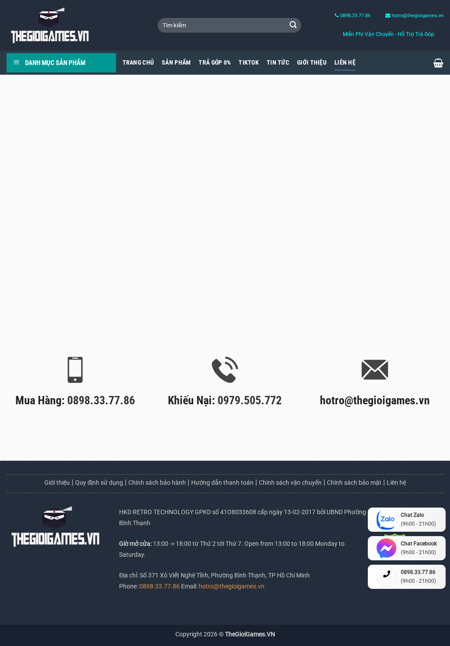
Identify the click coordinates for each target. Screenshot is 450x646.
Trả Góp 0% (215, 62)
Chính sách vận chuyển (290, 482)
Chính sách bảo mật (354, 482)
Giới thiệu (57, 482)
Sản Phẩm (176, 62)
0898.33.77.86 (354, 15)
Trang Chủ (138, 62)
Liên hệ (396, 482)
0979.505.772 (250, 400)
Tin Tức (278, 62)
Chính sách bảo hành (157, 482)
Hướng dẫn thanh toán (222, 482)
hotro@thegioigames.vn (231, 586)
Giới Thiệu (312, 62)
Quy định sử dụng (99, 482)
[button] (438, 63)
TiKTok (249, 62)
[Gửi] (293, 25)
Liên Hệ (345, 62)
